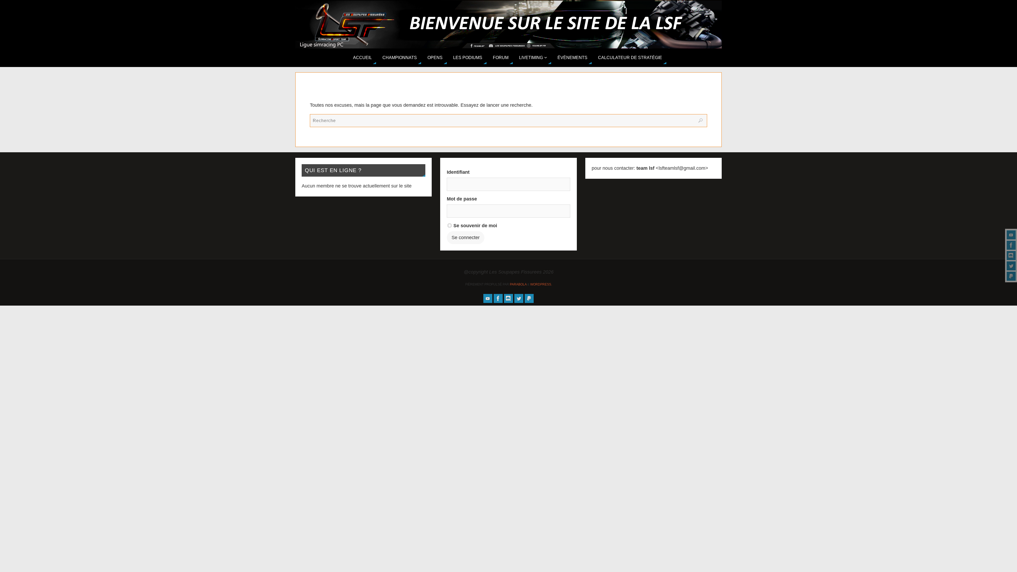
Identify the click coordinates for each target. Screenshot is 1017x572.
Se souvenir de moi (474, 225)
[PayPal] (1011, 276)
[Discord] (1011, 255)
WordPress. (541, 284)
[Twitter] (1011, 265)
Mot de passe (462, 199)
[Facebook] (1011, 245)
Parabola (518, 284)
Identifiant (458, 172)
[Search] (700, 120)
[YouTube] (1011, 234)
